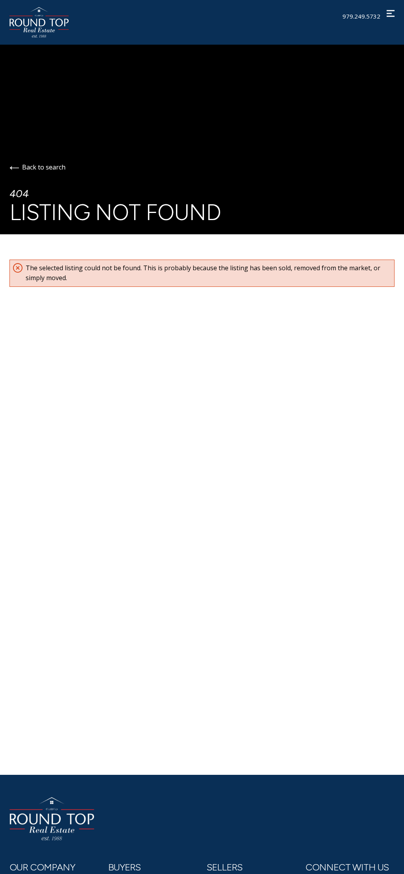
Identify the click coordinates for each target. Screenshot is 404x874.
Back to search (43, 167)
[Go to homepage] (49, 22)
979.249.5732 (361, 16)
